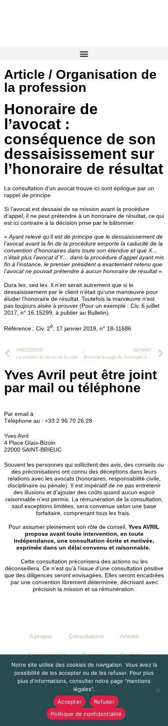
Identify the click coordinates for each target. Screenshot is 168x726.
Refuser (104, 701)
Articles (129, 636)
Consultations (86, 636)
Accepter (69, 701)
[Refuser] (158, 690)
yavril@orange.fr (56, 414)
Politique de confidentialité (86, 714)
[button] (84, 53)
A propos (40, 636)
